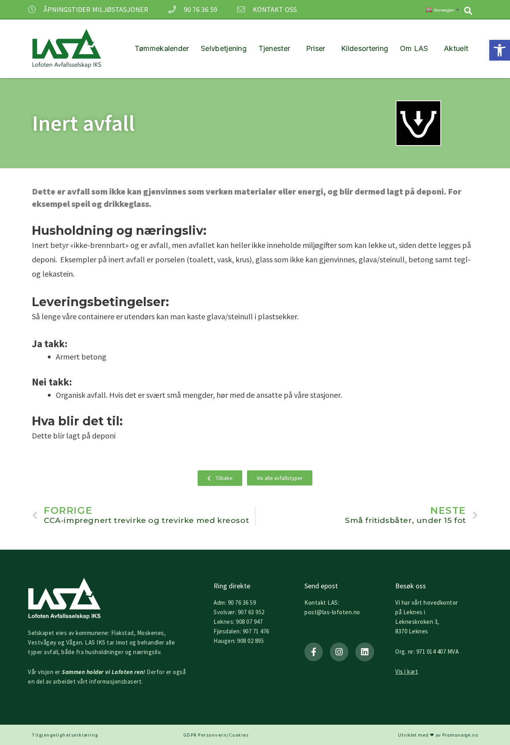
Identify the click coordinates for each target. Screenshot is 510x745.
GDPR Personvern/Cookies (216, 735)
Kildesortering (364, 48)
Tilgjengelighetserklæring (65, 735)
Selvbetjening (224, 48)
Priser (316, 48)
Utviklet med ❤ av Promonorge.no (438, 735)
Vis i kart (406, 671)
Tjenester (274, 48)
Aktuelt (456, 48)
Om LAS (414, 48)
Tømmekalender (162, 48)
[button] (499, 50)
